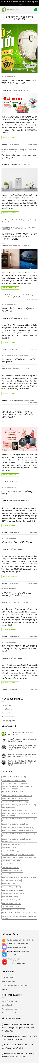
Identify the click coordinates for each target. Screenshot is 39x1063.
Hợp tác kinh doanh (9, 981)
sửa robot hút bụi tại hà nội (28, 877)
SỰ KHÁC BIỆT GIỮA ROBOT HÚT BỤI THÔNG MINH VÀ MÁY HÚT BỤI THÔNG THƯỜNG (19, 236)
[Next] (34, 48)
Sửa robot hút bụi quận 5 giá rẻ (27, 857)
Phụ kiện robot (7, 709)
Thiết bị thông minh (8, 721)
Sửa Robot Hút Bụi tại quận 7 (10, 896)
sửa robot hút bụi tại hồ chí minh (11, 880)
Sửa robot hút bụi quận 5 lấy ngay (12, 861)
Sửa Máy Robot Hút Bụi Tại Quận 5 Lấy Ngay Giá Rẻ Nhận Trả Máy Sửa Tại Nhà (19, 814)
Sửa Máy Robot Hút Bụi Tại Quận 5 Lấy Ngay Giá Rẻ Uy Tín (18, 820)
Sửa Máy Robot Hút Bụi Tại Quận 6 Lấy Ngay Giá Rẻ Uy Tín (18, 835)
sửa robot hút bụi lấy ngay (26, 854)
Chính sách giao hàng (9, 1009)
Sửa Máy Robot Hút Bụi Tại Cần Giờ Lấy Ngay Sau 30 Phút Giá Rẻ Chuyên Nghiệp (22, 763)
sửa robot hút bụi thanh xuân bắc (11, 864)
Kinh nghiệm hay (22, 150)
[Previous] (4, 48)
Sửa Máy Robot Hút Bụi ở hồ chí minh (13, 844)
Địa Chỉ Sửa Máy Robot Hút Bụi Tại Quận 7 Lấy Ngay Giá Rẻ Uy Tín (19, 917)
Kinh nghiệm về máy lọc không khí (14, 227)
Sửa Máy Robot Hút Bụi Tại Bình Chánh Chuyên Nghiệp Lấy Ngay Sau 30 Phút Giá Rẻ (22, 748)
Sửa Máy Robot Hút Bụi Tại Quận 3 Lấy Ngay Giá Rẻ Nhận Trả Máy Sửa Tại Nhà (19, 806)
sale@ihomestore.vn (17, 955)
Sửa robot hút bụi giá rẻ (9, 847)
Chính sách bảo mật (9, 1013)
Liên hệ (4, 989)
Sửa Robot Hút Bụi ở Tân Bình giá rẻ (13, 913)
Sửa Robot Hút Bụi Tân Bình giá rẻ (12, 870)
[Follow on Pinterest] (18, 959)
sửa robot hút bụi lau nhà (9, 854)
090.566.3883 (30, 940)
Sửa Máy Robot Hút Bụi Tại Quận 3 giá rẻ (14, 798)
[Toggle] (37, 705)
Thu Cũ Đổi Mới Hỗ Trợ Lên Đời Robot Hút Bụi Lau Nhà (21, 733)
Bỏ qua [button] (19, 4)
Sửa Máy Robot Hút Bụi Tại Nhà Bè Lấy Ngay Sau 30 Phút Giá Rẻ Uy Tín (22, 755)
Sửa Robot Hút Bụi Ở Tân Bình (11, 903)
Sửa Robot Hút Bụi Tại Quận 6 (11, 887)
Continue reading (19, 69)
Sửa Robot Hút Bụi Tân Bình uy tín (12, 874)
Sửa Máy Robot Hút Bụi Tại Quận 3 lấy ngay (15, 802)
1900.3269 (22, 940)
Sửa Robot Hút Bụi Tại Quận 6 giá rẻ (13, 890)
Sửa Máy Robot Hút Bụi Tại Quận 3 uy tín (14, 810)
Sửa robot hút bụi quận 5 (9, 857)
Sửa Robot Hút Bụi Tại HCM (10, 877)
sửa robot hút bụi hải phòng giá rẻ (12, 851)
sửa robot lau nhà (31, 913)
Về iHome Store (7, 978)
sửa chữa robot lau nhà (9, 783)
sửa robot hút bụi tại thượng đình (11, 900)
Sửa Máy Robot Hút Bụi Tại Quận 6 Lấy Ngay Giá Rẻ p (18, 830)
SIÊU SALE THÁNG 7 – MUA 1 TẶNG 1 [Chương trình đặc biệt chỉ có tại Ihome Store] (19, 648)
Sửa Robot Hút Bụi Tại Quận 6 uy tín (13, 893)
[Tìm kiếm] (31, 10)
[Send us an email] (14, 959)
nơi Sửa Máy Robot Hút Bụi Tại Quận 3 (13, 780)
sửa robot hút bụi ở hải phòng (10, 906)
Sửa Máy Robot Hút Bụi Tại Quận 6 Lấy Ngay (15, 824)
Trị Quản (26, 90)
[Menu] (35, 9)
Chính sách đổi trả (8, 1005)
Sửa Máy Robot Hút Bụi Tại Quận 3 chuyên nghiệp (17, 795)
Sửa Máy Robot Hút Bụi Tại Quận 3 (12, 792)
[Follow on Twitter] (10, 959)
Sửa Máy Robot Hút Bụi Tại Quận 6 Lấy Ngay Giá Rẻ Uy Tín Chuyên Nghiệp (18, 840)
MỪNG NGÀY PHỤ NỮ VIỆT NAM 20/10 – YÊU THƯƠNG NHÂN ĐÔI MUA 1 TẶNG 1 (17, 414)
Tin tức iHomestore (9, 76)
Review (20, 228)
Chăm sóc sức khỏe (9, 717)
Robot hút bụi (6, 705)
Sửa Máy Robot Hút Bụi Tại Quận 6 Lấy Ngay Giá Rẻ (17, 827)
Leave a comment (32, 144)
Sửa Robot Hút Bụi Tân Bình (10, 867)
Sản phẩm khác (7, 713)
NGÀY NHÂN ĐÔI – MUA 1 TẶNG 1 (18, 542)
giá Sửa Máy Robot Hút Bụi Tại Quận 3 (13, 777)
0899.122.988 (21, 1057)
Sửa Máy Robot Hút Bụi (25, 783)
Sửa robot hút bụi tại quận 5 (10, 883)
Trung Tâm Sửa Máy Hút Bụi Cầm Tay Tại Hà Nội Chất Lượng (22, 740)
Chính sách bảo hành (9, 1001)
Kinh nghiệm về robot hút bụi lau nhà (15, 985)
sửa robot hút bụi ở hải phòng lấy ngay (13, 909)
